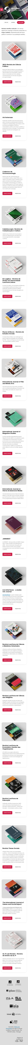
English (6, 22)
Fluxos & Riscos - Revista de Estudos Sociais (13, 333)
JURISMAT (6, 539)
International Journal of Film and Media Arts (13, 382)
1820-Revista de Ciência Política (11, 65)
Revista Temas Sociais (10, 848)
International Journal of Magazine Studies (11, 432)
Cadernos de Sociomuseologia (9, 172)
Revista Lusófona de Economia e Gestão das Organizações (11, 747)
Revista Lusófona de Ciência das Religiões (13, 696)
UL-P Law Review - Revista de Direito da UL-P (12, 954)
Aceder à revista (7, 81)
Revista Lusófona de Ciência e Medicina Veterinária (13, 645)
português (20, 22)
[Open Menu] (1, 9)
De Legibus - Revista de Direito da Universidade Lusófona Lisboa (11, 280)
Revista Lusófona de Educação (10, 799)
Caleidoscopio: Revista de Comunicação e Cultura (12, 230)
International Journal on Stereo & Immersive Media (12, 490)
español (13, 22)
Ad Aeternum (7, 117)
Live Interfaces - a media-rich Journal (12, 591)
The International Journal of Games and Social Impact (13, 903)
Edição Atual (18, 81)
